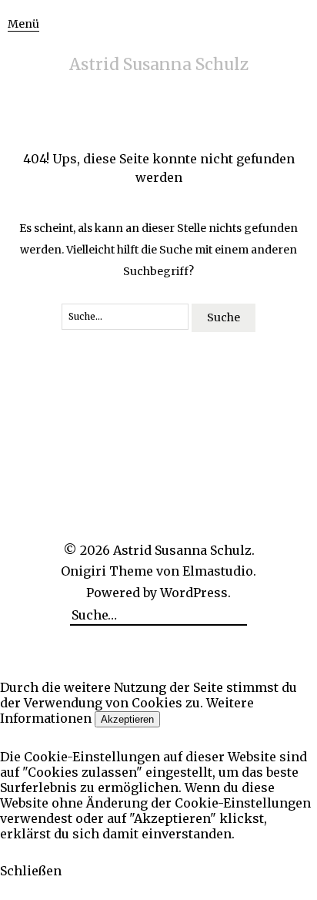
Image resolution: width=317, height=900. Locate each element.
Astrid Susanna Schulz (159, 64)
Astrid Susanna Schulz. (184, 550)
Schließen (31, 870)
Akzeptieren (127, 719)
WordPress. (195, 592)
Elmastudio (217, 571)
